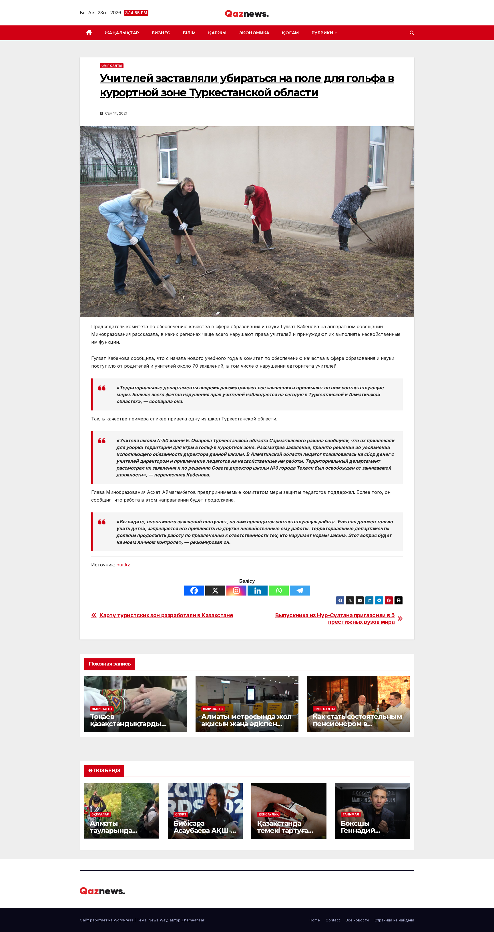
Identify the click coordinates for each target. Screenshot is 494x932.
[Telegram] (300, 591)
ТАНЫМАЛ (350, 814)
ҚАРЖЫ (217, 32)
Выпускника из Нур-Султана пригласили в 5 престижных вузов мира (335, 618)
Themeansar (193, 920)
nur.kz (123, 565)
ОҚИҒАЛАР (100, 814)
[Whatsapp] (279, 591)
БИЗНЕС (161, 32)
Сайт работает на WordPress (107, 920)
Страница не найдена (394, 920)
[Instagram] (236, 591)
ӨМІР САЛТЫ (111, 65)
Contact (333, 920)
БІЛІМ (189, 32)
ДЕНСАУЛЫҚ (269, 814)
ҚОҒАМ (290, 32)
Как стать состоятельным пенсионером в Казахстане (357, 723)
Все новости (357, 920)
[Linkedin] (258, 591)
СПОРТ (180, 814)
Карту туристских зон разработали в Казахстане (166, 615)
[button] (412, 33)
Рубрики (323, 32)
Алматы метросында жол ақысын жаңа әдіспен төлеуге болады (246, 723)
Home (315, 920)
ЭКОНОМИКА (254, 32)
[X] (215, 591)
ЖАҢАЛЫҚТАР (122, 32)
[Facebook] (194, 591)
